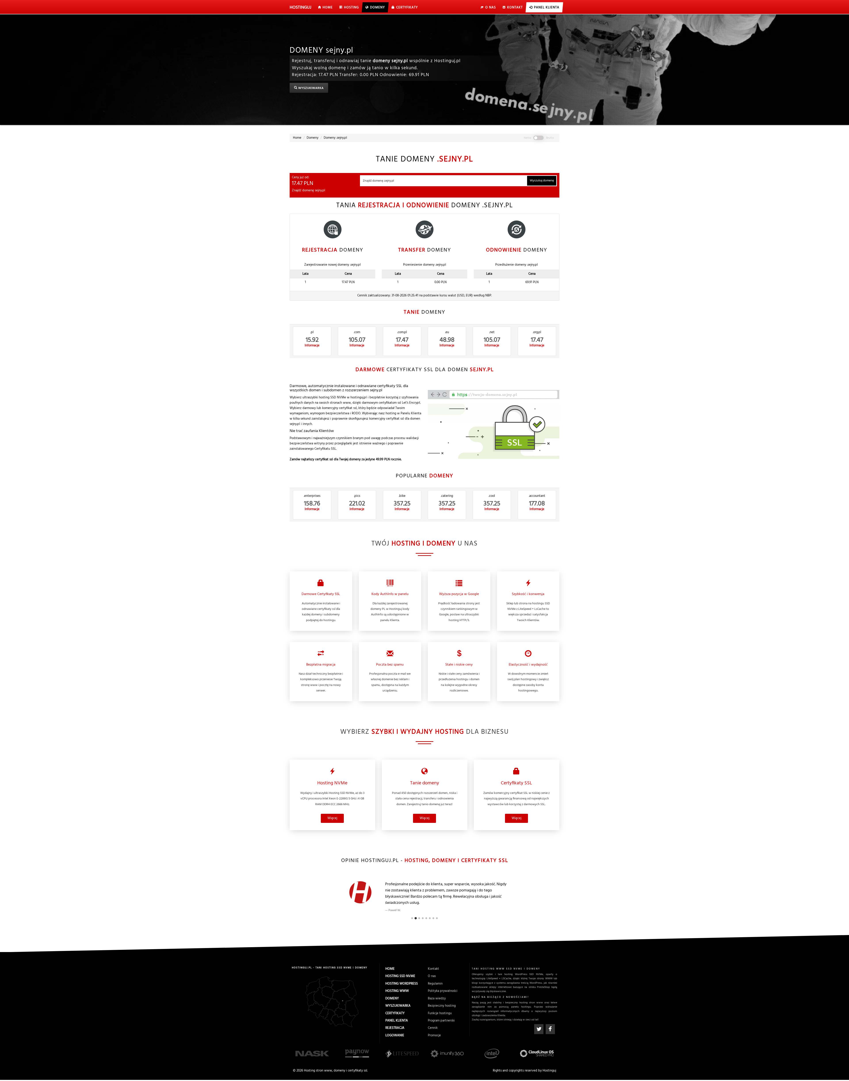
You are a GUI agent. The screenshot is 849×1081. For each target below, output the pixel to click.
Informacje (312, 345)
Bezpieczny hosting (442, 1005)
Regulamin (435, 983)
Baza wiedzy (437, 998)
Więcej (332, 818)
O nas (432, 976)
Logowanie (394, 1035)
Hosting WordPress (401, 983)
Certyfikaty (395, 1013)
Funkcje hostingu (440, 1013)
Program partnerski (441, 1020)
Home (390, 969)
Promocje (434, 1035)
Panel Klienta (396, 1020)
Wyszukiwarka (310, 88)
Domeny (392, 998)
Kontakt (433, 969)
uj (300, 7)
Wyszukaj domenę (542, 180)
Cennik (433, 1028)
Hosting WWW (397, 991)
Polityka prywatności (442, 991)
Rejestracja (394, 1028)
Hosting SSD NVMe (400, 976)
